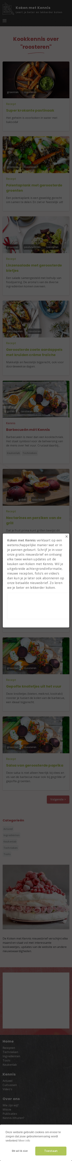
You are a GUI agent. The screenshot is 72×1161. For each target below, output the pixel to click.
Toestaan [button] (50, 1151)
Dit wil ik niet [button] (20, 1150)
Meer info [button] (24, 1140)
